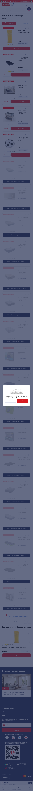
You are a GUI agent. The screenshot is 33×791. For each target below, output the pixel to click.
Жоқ (10, 401)
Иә (22, 401)
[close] (28, 387)
